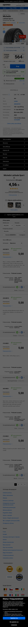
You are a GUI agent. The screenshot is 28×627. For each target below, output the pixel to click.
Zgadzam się (14, 618)
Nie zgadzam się (14, 622)
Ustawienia (14, 625)
